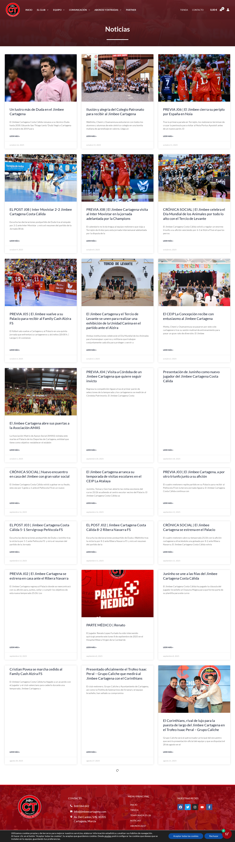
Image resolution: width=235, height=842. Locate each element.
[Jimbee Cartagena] (13, 9)
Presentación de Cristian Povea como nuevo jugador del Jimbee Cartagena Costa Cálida (38, 778)
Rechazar (213, 836)
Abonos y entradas (106, 9)
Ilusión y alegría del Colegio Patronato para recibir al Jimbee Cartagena (115, 111)
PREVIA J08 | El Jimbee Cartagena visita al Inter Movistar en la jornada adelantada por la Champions (117, 214)
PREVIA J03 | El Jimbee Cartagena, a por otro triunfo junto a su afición (194, 474)
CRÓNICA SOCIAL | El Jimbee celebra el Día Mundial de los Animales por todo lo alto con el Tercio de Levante (194, 214)
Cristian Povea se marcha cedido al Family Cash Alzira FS (36, 671)
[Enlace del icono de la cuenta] (228, 9)
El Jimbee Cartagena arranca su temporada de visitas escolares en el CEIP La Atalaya (113, 476)
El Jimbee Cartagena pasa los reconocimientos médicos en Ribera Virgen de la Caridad (37, 827)
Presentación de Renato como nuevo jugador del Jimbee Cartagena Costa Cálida (114, 778)
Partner (131, 9)
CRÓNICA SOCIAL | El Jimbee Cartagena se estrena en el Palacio (189, 527)
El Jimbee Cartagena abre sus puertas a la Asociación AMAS (39, 425)
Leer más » (15, 136)
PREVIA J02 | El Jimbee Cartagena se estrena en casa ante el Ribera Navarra (39, 575)
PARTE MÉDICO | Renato (105, 625)
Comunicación (78, 9)
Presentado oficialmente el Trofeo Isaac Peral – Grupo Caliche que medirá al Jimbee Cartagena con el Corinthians (116, 673)
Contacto (198, 10)
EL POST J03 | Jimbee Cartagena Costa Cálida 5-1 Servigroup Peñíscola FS (39, 527)
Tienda (184, 10)
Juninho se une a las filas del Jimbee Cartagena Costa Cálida (190, 575)
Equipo (57, 9)
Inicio (28, 9)
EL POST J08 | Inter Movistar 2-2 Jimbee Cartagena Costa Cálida (41, 211)
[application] (46, 9)
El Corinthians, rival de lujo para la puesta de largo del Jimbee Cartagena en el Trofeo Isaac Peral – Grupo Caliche (194, 725)
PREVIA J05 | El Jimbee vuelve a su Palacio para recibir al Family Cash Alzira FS (40, 318)
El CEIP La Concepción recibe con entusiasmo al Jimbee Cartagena (188, 316)
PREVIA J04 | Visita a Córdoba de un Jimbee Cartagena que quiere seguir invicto (114, 376)
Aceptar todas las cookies (185, 836)
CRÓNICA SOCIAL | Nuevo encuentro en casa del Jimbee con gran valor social (40, 474)
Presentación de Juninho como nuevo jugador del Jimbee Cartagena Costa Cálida (191, 376)
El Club (41, 9)
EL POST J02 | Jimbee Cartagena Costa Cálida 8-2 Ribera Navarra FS (116, 527)
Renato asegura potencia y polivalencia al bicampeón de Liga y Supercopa (192, 776)
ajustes (107, 836)
